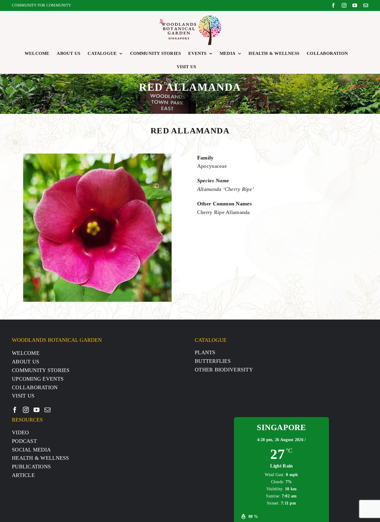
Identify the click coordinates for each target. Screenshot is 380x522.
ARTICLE (23, 475)
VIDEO (20, 432)
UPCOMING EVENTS (38, 379)
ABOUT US (25, 362)
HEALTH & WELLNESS (40, 458)
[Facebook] (15, 410)
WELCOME (25, 353)
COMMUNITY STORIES (41, 370)
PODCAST (24, 441)
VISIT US (23, 396)
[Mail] (47, 410)
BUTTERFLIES (213, 361)
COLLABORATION (35, 387)
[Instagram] (26, 410)
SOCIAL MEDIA (31, 450)
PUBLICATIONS (31, 467)
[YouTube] (36, 410)
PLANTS (205, 352)
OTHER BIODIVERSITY (224, 370)
